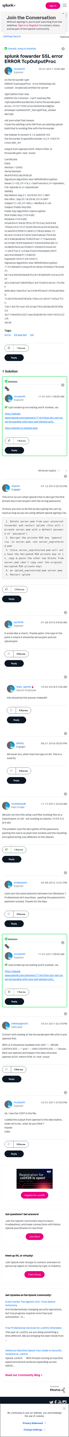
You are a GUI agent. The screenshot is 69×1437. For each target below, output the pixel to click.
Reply (14, 357)
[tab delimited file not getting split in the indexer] (59, 470)
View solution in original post (21, 428)
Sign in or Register (28, 25)
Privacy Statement (33, 1423)
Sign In (52, 5)
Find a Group (34, 1274)
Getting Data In (12, 36)
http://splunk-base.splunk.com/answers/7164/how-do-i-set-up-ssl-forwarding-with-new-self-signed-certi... (34, 417)
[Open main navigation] (65, 5)
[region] (34, 1420)
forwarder (20, 335)
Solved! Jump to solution (22, 48)
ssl (32, 335)
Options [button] (63, 36)
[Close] (64, 1408)
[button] (62, 49)
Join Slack (34, 1236)
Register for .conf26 (35, 1195)
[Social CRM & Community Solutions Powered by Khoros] (57, 1389)
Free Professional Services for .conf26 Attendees (33, 1327)
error (7, 335)
